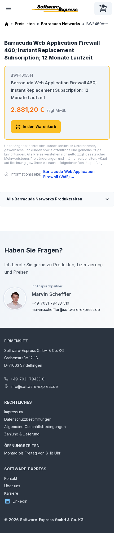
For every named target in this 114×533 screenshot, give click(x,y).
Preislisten (25, 23)
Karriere (11, 493)
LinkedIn (20, 501)
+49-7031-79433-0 (28, 379)
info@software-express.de (34, 386)
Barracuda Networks (60, 23)
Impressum (13, 412)
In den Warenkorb (39, 126)
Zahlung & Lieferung (22, 434)
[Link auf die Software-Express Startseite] (54, 8)
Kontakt (10, 478)
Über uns (12, 486)
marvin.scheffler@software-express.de (66, 309)
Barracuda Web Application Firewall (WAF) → (69, 174)
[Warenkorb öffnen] (103, 8)
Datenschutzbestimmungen (27, 419)
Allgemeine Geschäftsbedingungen (35, 426)
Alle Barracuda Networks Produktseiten (44, 199)
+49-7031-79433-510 (50, 303)
